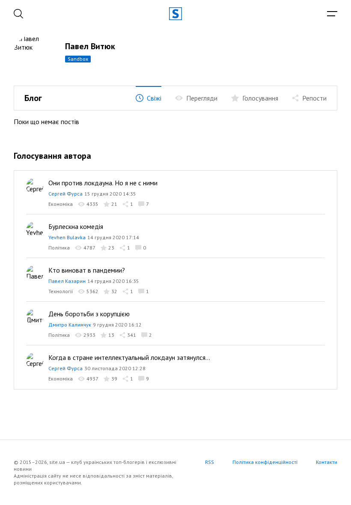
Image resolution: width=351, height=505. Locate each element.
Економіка (60, 204)
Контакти (326, 462)
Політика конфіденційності (264, 462)
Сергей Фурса (65, 193)
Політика (59, 247)
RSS (209, 462)
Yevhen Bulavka (67, 237)
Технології (60, 291)
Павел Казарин (67, 281)
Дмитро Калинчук (69, 324)
